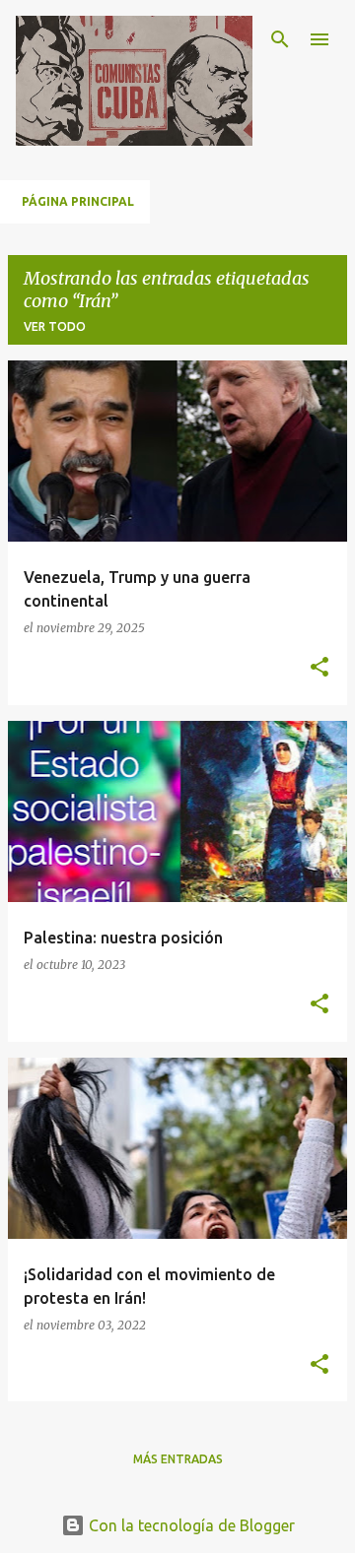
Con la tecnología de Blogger (190, 1525)
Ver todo (55, 326)
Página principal (78, 201)
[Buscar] (280, 39)
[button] (319, 668)
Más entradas (178, 1459)
